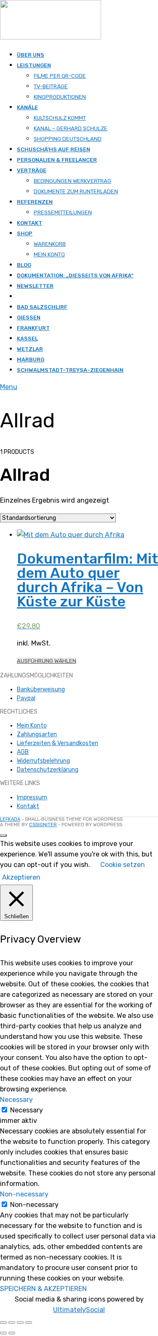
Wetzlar (30, 349)
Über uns (30, 55)
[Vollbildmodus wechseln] (11, 1322)
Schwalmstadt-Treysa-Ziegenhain (70, 370)
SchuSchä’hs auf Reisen (53, 149)
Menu (8, 387)
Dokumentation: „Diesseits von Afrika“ (75, 275)
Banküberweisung (41, 689)
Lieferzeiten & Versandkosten (57, 743)
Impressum (32, 797)
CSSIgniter (43, 824)
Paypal (26, 698)
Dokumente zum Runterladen (76, 191)
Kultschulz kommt (60, 118)
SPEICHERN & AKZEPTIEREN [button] (43, 1289)
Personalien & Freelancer (57, 160)
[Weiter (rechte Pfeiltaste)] (11, 1333)
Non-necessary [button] (24, 1194)
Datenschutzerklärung (47, 769)
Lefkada (10, 819)
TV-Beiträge (51, 86)
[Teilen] (20, 1322)
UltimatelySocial (79, 1310)
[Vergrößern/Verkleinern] (3, 1322)
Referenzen (35, 202)
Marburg (30, 359)
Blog (24, 265)
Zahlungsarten (37, 734)
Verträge (31, 170)
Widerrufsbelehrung (43, 760)
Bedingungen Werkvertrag (72, 181)
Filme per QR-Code (60, 76)
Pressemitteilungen (63, 212)
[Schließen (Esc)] (28, 1322)
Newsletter (35, 286)
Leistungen (34, 65)
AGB (23, 752)
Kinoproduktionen (60, 97)
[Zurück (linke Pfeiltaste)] (3, 1333)
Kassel (27, 338)
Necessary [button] (16, 1100)
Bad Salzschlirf (42, 307)
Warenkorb (50, 244)
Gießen (28, 317)
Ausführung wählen (46, 661)
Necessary (26, 1110)
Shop (24, 233)
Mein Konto (49, 254)
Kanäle (27, 107)
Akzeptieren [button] (21, 877)
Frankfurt (33, 328)
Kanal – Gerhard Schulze (70, 128)
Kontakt (29, 223)
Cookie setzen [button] (122, 865)
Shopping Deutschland (68, 139)
